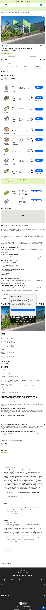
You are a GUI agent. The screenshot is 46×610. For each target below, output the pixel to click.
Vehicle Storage (13, 78)
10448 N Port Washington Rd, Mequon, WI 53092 (23, 201)
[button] (23, 186)
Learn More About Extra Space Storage (22, 575)
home (2, 12)
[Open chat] (43, 607)
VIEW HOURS (42, 59)
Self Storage (6, 78)
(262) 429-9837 (11, 56)
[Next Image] (45, 26)
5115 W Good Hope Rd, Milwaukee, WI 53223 (23, 192)
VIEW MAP (43, 45)
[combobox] (23, 4)
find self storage (8, 12)
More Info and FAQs (5, 71)
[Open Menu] (1, 4)
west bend (14, 12)
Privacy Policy (17, 609)
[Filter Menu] (2, 78)
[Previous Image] (1, 26)
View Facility (36, 191)
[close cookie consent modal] (35, 296)
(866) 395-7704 (33, 56)
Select (39, 87)
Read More (8, 549)
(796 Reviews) (7, 45)
